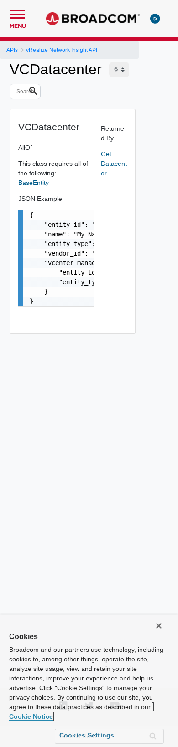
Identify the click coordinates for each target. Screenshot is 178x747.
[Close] (159, 626)
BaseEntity (33, 182)
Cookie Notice (31, 716)
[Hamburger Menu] (17, 13)
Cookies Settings (87, 735)
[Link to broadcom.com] (93, 19)
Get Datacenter (114, 163)
